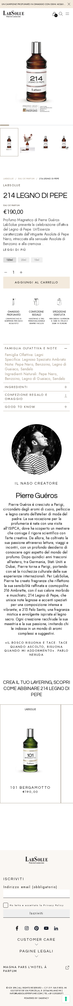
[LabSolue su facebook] (17, 928)
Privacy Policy (53, 905)
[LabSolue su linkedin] (56, 928)
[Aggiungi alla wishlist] (67, 272)
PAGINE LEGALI (36, 951)
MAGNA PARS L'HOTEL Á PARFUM (25, 969)
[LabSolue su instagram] (26, 928)
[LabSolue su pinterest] (36, 928)
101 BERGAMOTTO (30, 788)
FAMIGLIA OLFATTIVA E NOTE (31, 348)
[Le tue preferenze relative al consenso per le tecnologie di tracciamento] (66, 999)
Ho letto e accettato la (37, 905)
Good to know (20, 407)
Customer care (36, 940)
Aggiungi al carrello (36, 282)
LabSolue (8, 178)
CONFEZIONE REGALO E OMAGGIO (26, 397)
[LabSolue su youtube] (46, 928)
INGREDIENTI (16, 387)
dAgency (44, 998)
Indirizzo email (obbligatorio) (30, 887)
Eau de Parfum (26, 178)
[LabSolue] (13, 14)
